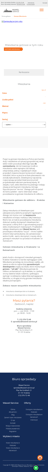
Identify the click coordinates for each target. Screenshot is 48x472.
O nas (13, 420)
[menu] (42, 10)
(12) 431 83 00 (30, 4)
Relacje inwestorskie (13, 426)
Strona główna (6, 16)
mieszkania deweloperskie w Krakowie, (20, 291)
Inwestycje (34, 420)
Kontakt (13, 423)
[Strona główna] (11, 11)
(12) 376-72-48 (20, 2)
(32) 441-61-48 (21, 4)
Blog (12, 415)
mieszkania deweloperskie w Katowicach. (21, 295)
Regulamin (12, 431)
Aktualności (13, 412)
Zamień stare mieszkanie (13, 417)
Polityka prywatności (13, 429)
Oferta (13, 409)
